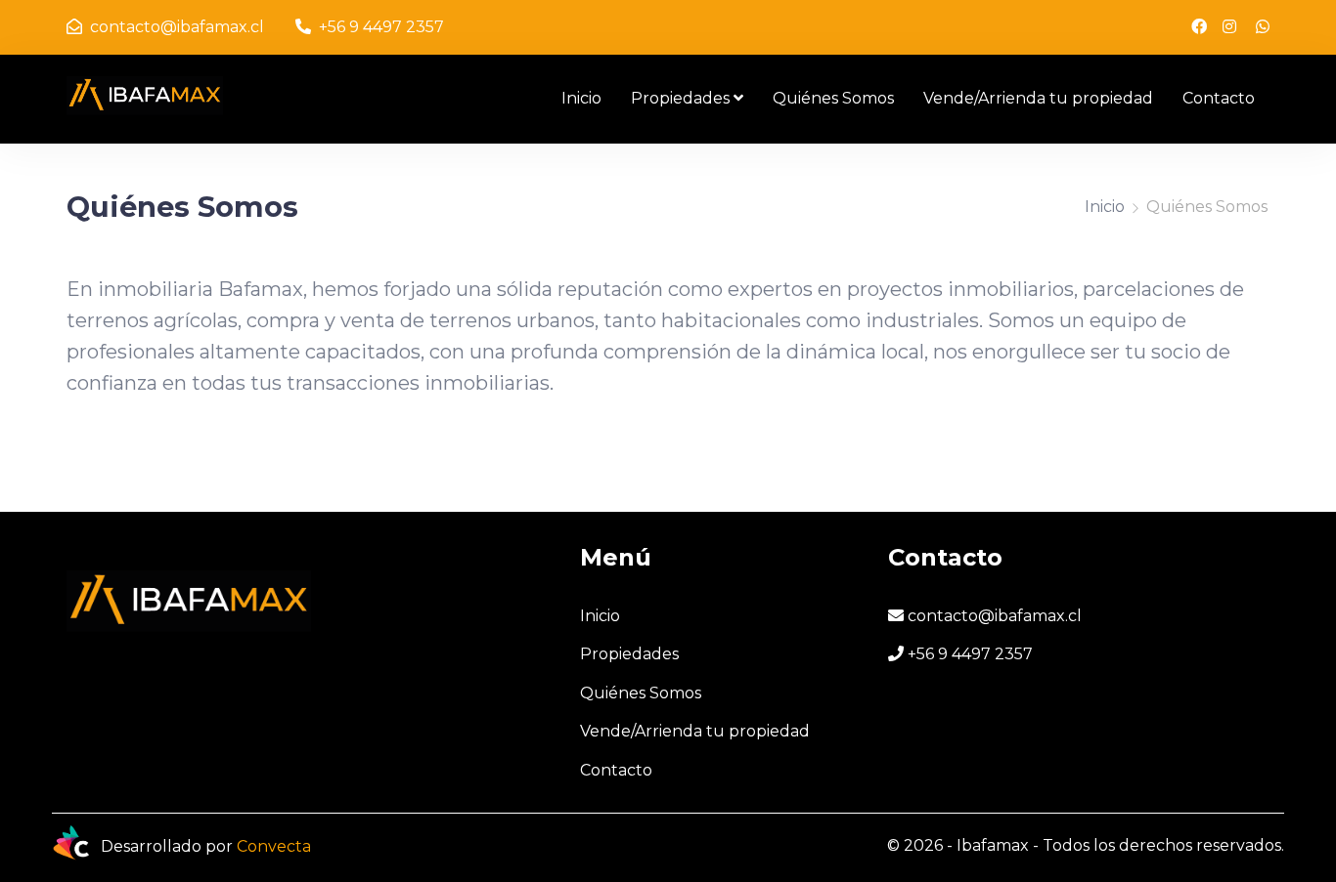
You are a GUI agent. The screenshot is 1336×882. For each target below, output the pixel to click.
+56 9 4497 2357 (379, 27)
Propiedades (680, 98)
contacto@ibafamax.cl (175, 27)
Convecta (274, 846)
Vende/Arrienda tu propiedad (1038, 98)
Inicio (581, 98)
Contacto (1218, 98)
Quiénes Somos (833, 98)
